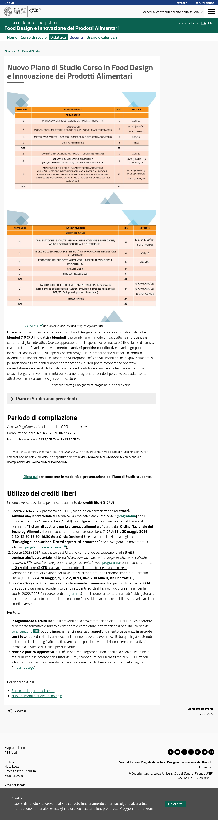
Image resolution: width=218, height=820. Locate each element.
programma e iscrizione (43, 547)
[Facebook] (184, 752)
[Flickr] (211, 752)
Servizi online (204, 2)
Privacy (9, 761)
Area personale (15, 785)
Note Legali (12, 766)
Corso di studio (34, 37)
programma (127, 516)
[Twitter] (171, 752)
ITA (203, 22)
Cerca (188, 22)
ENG (211, 22)
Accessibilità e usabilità (20, 771)
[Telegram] (205, 752)
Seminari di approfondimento (33, 690)
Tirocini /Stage (23, 667)
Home (12, 37)
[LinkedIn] (191, 752)
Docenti (76, 37)
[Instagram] (198, 752)
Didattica (58, 37)
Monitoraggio (14, 775)
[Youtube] (177, 752)
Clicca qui (31, 325)
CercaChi (182, 2)
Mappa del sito (15, 747)
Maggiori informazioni (136, 808)
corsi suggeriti (22, 631)
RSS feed (11, 752)
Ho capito (175, 803)
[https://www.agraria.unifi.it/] (30, 11)
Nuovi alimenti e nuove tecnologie (37, 695)
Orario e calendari (101, 37)
